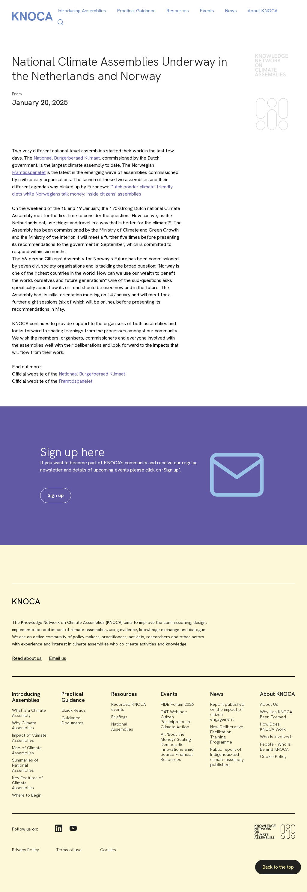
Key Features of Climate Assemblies (27, 783)
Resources (177, 10)
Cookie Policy (273, 756)
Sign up (56, 495)
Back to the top (278, 867)
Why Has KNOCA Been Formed (276, 714)
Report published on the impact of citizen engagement (227, 712)
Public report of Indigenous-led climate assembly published (227, 757)
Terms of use (69, 849)
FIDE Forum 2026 (177, 704)
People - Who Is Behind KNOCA (275, 746)
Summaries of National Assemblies (25, 765)
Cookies (108, 849)
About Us (269, 704)
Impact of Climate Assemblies (29, 737)
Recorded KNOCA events (128, 707)
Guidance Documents (72, 720)
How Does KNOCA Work (273, 726)
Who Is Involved (275, 736)
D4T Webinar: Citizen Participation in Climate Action (175, 719)
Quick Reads (73, 710)
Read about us (27, 658)
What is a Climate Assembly (29, 713)
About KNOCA (263, 10)
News (231, 10)
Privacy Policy (25, 849)
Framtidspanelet (29, 172)
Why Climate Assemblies (24, 725)
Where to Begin (26, 795)
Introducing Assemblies (82, 10)
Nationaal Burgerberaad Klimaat (66, 158)
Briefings (119, 717)
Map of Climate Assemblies (27, 750)
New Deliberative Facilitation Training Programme (226, 734)
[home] (32, 17)
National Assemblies (122, 726)
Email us (57, 658)
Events (207, 10)
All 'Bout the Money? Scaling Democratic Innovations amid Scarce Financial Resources (177, 747)
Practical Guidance (136, 10)
